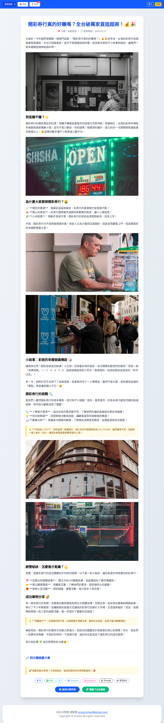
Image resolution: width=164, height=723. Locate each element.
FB (40, 680)
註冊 (158, 4)
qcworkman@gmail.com (93, 712)
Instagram (91, 680)
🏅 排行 (35, 4)
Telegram (74, 680)
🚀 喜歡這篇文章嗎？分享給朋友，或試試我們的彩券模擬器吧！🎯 (62, 670)
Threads (107, 680)
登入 (150, 4)
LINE (51, 680)
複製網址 (123, 680)
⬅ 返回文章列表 (67, 689)
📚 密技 (23, 4)
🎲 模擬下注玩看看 (95, 689)
